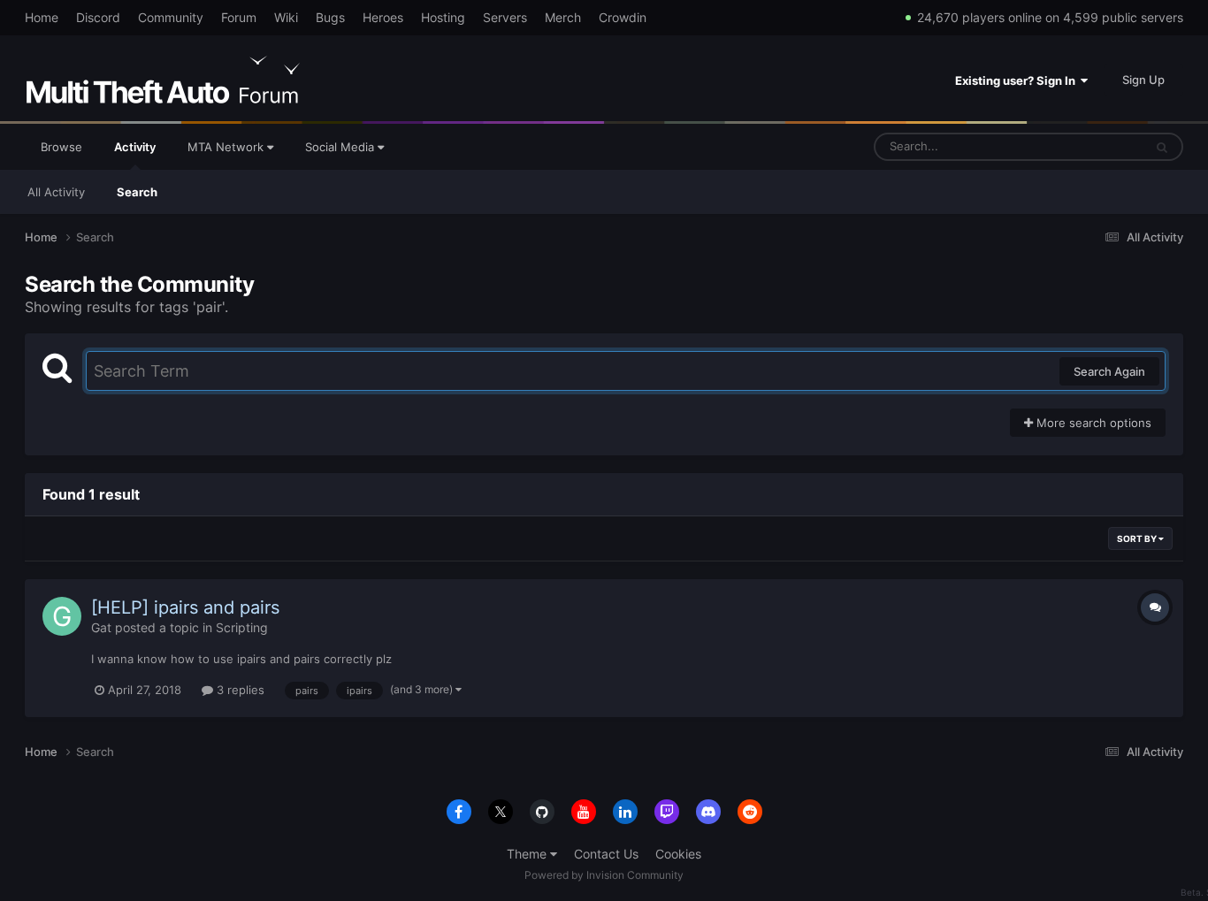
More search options (1092, 423)
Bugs (330, 17)
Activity (135, 147)
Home (41, 17)
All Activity (56, 192)
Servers (505, 17)
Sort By (1137, 538)
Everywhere (1089, 146)
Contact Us (606, 853)
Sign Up (1143, 80)
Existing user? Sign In (1018, 80)
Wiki (286, 17)
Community (170, 17)
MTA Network (227, 147)
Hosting (443, 17)
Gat (101, 627)
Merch (563, 17)
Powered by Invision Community (604, 875)
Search (137, 192)
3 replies (238, 690)
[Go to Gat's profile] (61, 616)
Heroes (383, 17)
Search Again (1109, 371)
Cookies (678, 853)
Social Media (341, 147)
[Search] (1162, 146)
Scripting (242, 627)
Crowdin (622, 17)
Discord (98, 17)
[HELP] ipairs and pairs (185, 607)
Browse (61, 147)
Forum (238, 17)
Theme (528, 853)
